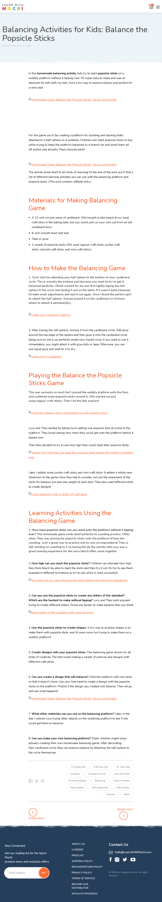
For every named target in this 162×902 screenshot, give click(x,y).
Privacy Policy (82, 872)
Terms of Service (83, 878)
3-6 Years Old (78, 766)
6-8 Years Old (101, 766)
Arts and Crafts (122, 773)
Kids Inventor (123, 787)
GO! (44, 872)
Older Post (36, 818)
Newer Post (125, 809)
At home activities (78, 780)
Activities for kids (97, 773)
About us (78, 844)
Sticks (127, 794)
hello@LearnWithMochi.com (132, 852)
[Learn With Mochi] (30, 781)
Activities (75, 773)
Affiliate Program (84, 893)
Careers (77, 849)
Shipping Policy (82, 861)
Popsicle (111, 794)
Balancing (100, 780)
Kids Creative (77, 787)
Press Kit (78, 855)
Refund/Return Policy (87, 867)
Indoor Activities (122, 780)
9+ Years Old (123, 766)
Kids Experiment (100, 787)
